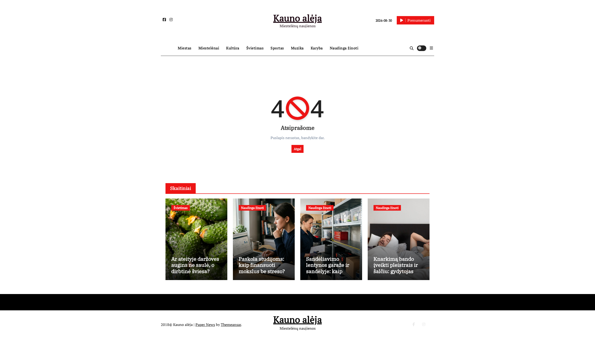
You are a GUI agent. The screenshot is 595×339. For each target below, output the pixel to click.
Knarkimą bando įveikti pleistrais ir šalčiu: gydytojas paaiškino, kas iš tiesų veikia (396, 271)
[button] (431, 48)
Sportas (277, 48)
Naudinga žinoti (344, 48)
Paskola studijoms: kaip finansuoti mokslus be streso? (262, 264)
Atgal (297, 149)
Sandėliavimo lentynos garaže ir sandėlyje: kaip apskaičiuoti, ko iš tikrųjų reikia (327, 271)
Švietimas (255, 48)
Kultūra (232, 48)
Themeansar (231, 324)
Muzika (297, 48)
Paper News (205, 324)
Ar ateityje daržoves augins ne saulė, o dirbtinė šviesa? (195, 264)
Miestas (185, 48)
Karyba (317, 48)
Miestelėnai (208, 48)
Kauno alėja (297, 18)
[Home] (168, 48)
